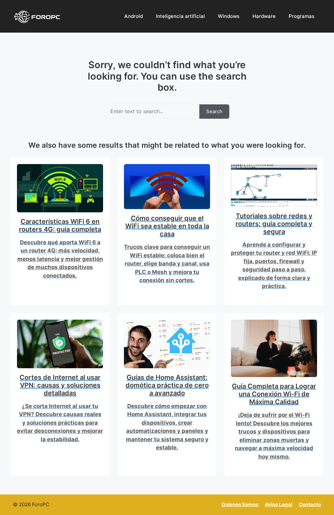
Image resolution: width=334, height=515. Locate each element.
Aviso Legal (278, 504)
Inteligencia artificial (180, 16)
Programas (301, 16)
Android (133, 16)
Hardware (264, 16)
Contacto (310, 504)
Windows (228, 16)
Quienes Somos (239, 504)
